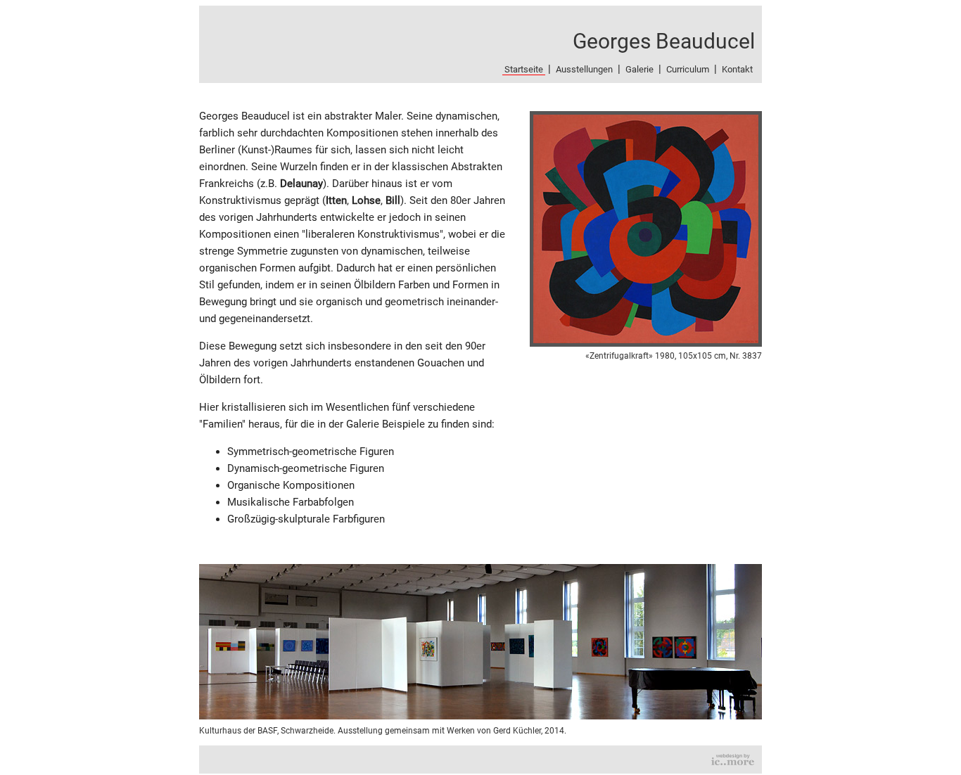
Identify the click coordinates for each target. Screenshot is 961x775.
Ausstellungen (584, 69)
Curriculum (687, 69)
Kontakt (737, 69)
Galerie (639, 69)
